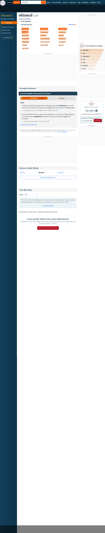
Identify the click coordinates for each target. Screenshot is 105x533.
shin (28, 19)
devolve (90, 110)
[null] (96, 111)
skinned (61, 98)
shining (21, 173)
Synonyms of (7, 19)
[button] (99, 2)
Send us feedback (62, 131)
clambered (34, 98)
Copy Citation (48, 206)
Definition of (28, 125)
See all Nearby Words (47, 178)
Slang (79, 2)
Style (21, 195)
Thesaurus (6, 15)
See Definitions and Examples (91, 114)
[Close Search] (39, 2)
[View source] (57, 110)
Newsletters (85, 2)
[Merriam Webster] (91, 104)
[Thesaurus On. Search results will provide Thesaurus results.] (13, 2)
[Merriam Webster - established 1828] (2, 1)
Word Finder (72, 2)
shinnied (60, 173)
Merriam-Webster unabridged (48, 228)
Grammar (65, 2)
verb (35, 15)
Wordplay (92, 2)
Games (49, 2)
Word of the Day (56, 2)
